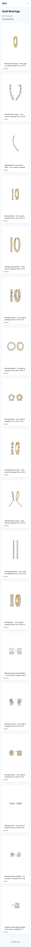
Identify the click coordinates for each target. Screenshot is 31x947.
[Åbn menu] (27, 3)
